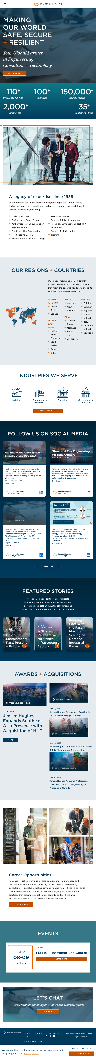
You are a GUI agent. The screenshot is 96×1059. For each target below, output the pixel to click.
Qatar (53, 349)
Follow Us (48, 566)
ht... (19, 543)
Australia (71, 303)
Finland (87, 314)
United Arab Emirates (55, 334)
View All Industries (48, 411)
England (88, 310)
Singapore (72, 339)
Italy (86, 322)
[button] (81, 1054)
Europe (85, 299)
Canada (54, 314)
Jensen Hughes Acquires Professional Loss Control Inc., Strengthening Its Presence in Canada (69, 784)
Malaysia (71, 328)
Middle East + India (52, 324)
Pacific (68, 299)
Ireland (87, 318)
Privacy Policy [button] (31, 1053)
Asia (67, 317)
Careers (38, 1041)
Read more (9, 483)
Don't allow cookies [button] (81, 1049)
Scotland (88, 333)
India (53, 353)
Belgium (88, 303)
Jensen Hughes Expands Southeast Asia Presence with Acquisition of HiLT (23, 723)
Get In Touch (14, 73)
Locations (29, 1041)
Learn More (61, 959)
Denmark (88, 307)
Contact (38, 1033)
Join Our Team (21, 904)
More (10, 740)
